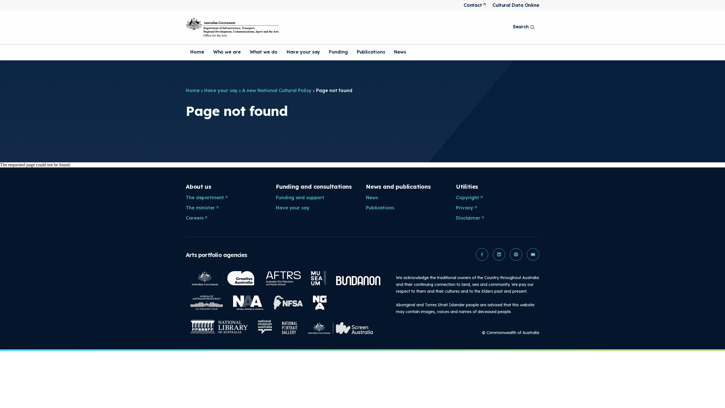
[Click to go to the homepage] (232, 27)
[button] (482, 254)
